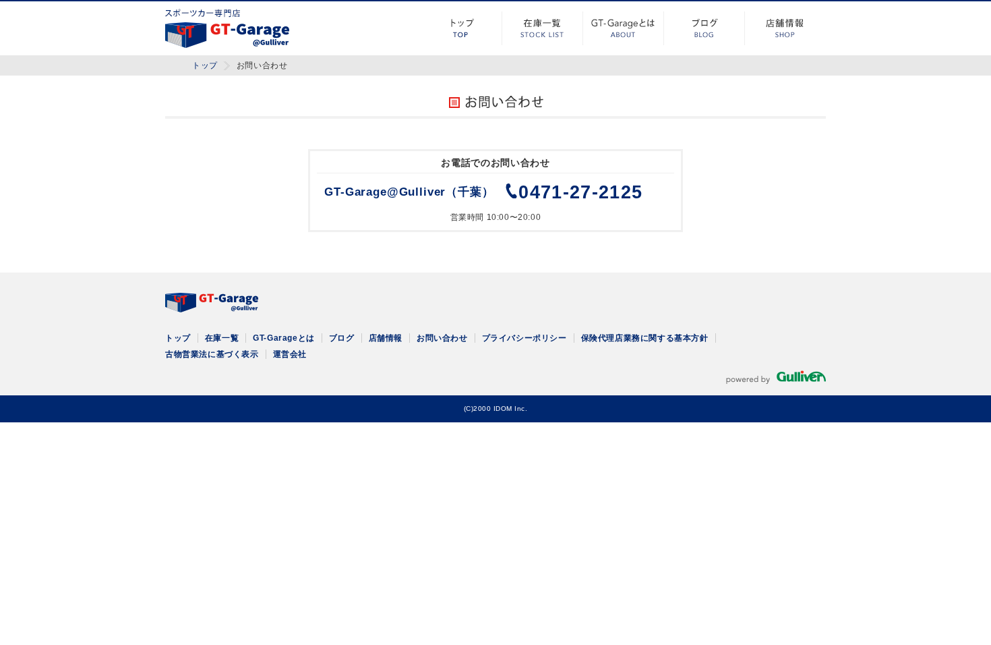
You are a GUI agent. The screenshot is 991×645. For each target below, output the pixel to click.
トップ (461, 28)
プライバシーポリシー (524, 338)
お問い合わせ (442, 338)
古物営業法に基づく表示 (212, 354)
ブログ (704, 28)
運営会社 (290, 354)
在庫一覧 (542, 28)
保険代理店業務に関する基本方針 (645, 338)
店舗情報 (785, 28)
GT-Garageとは (623, 28)
